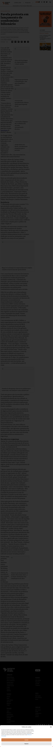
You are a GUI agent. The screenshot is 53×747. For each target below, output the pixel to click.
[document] (26, 373)
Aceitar (26, 740)
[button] (51, 727)
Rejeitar (27, 743)
